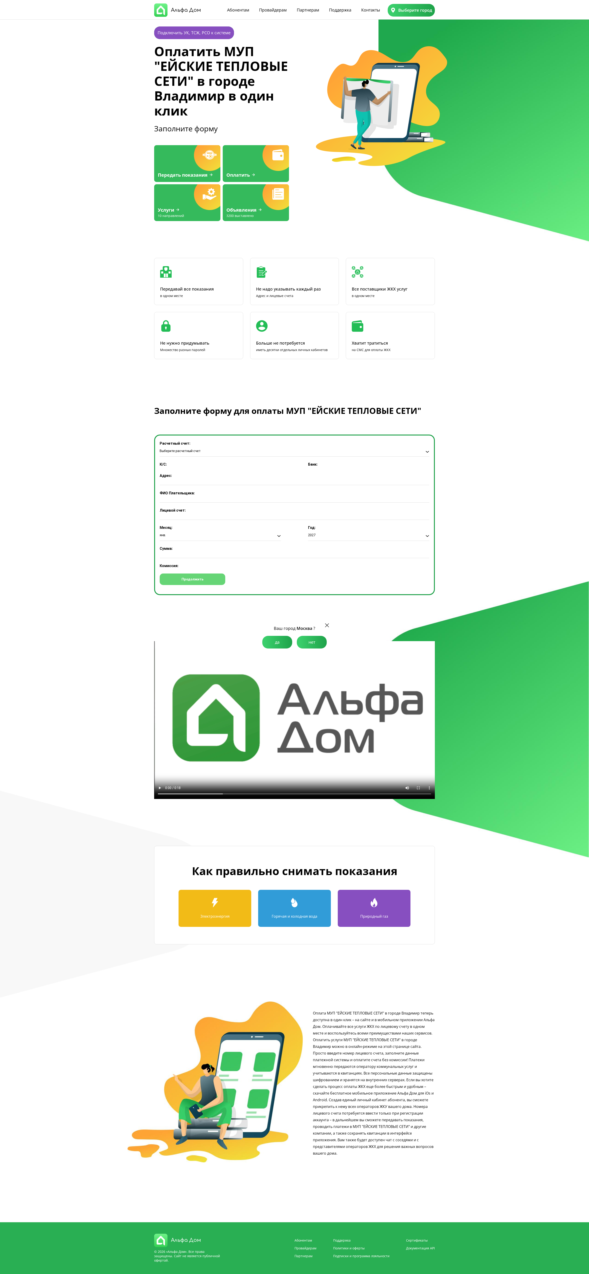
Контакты (370, 10)
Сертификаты (417, 1240)
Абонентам (238, 10)
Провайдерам (273, 10)
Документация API (420, 1248)
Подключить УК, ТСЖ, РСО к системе (194, 32)
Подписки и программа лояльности (361, 1256)
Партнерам (308, 10)
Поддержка (340, 10)
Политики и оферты (349, 1248)
